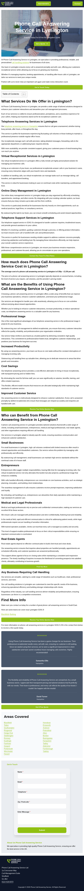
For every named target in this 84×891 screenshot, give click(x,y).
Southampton (9, 728)
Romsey (7, 738)
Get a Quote (40, 44)
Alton (45, 733)
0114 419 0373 (43, 4)
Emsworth (47, 725)
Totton (6, 725)
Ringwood (8, 730)
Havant (7, 754)
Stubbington (8, 736)
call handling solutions (20, 62)
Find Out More (42, 567)
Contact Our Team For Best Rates (42, 256)
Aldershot (46, 746)
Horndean (47, 723)
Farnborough (48, 749)
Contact (77, 4)
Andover (46, 728)
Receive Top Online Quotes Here (42, 409)
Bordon (46, 736)
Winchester (8, 751)
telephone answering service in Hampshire (21, 126)
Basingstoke (47, 738)
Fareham (7, 743)
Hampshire (47, 741)
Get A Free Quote (42, 707)
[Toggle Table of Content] (22, 94)
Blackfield (5, 614)
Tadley (45, 743)
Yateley (46, 751)
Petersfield (47, 730)
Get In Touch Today (42, 87)
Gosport (7, 746)
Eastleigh (7, 741)
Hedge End (8, 733)
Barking (13, 614)
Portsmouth (8, 749)
